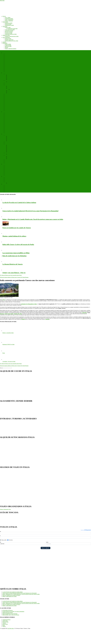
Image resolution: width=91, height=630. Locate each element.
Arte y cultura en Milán (12, 90)
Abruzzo (6, 53)
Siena (6, 99)
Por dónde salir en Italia (9, 175)
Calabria (6, 55)
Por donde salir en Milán (12, 92)
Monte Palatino (8, 117)
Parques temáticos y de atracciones (11, 187)
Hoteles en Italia (8, 24)
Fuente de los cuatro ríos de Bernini (12, 127)
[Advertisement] (5, 567)
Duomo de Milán (10, 88)
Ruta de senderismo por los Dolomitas (14, 256)
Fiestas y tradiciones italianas (10, 48)
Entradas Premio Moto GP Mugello (12, 189)
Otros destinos (8, 181)
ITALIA (4, 16)
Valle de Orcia (8, 159)
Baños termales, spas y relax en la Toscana (10, 614)
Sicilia (6, 67)
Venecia (6, 73)
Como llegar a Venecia (11, 75)
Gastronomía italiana (9, 18)
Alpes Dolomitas (8, 160)
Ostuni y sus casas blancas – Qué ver (14, 272)
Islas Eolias (7, 135)
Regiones (4, 52)
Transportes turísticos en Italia (11, 34)
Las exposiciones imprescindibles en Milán (15, 253)
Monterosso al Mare (11, 146)
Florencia (7, 82)
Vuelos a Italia (8, 27)
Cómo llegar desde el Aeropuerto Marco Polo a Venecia (18, 76)
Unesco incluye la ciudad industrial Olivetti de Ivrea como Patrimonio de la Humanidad (30, 211)
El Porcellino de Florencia (7, 610)
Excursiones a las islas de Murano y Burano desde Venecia (18, 78)
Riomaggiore (10, 149)
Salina (8, 140)
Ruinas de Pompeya (9, 177)
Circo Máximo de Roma (9, 116)
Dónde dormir (5, 21)
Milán (6, 85)
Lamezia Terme (8, 110)
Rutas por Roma (8, 120)
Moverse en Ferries (8, 31)
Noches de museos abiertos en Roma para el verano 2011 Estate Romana (14, 277)
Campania (7, 56)
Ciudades (4, 72)
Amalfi (6, 106)
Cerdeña (6, 57)
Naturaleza (4, 134)
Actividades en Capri (11, 157)
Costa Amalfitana (8, 152)
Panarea (9, 139)
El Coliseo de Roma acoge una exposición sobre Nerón (11, 275)
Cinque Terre (7, 144)
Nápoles (6, 93)
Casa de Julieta (10, 183)
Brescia (6, 108)
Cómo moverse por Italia (10, 29)
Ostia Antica (7, 129)
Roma (3, 111)
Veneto (6, 71)
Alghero (6, 105)
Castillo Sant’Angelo (9, 126)
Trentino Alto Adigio (9, 69)
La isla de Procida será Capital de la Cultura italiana (19, 202)
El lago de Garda (8, 161)
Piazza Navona (8, 119)
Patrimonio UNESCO (6, 176)
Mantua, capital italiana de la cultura (14, 236)
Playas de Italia (5, 621)
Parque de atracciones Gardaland (11, 186)
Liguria (6, 61)
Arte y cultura (7, 17)
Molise (6, 63)
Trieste (6, 100)
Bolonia (6, 96)
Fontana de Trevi (8, 122)
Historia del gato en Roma (7, 612)
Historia (6, 47)
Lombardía (7, 62)
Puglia (6, 66)
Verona (6, 102)
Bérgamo (7, 107)
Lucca (6, 98)
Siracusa (6, 179)
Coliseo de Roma (8, 112)
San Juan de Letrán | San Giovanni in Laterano (14, 130)
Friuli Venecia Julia (8, 59)
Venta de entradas (5, 184)
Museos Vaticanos (10, 81)
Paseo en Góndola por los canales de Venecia (16, 228)
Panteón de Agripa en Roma (10, 115)
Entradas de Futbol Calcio (10, 191)
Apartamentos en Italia (9, 25)
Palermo (6, 95)
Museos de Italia (8, 165)
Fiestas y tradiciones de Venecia (13, 79)
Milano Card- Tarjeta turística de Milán (15, 87)
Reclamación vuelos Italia (12, 28)
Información (4, 43)
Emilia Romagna (8, 58)
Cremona (7, 104)
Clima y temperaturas (9, 19)
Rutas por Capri (10, 158)
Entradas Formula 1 (9, 188)
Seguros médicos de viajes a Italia (11, 40)
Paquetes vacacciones (9, 39)
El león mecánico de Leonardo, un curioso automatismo (13, 611)
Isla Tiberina (7, 128)
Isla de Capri (7, 155)
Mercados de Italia (8, 166)
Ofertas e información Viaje (5, 509)
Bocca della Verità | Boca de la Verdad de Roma (14, 132)
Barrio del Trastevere (9, 124)
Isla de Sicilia (5, 624)
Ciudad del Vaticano (9, 80)
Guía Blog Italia (10, 628)
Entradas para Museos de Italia (11, 185)
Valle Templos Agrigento (10, 178)
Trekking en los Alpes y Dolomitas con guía (13, 174)
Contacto (4, 41)
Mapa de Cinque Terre (11, 151)
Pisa (6, 83)
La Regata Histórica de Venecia (12, 264)
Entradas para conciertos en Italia (11, 190)
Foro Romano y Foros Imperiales (11, 114)
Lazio (6, 60)
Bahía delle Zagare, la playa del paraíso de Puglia (18, 244)
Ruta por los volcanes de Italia (11, 173)
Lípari (8, 138)
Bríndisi (6, 109)
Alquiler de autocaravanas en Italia (11, 36)
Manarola (9, 147)
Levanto (9, 148)
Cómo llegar (4, 26)
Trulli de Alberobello (9, 180)
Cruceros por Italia (8, 33)
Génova (6, 97)
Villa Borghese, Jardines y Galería (11, 131)
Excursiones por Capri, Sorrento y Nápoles (15, 154)
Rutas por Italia (8, 44)
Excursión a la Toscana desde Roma (12, 168)
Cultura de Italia (8, 45)
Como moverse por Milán (12, 86)
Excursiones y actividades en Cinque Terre (13, 167)
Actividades (4, 164)
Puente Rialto (10, 77)
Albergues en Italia (8, 23)
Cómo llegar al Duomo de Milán (16, 89)
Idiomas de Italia (8, 46)
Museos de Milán (10, 91)
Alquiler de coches (6, 35)
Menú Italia (2, 0)
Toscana (6, 68)
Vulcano (9, 137)
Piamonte (7, 65)
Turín (6, 101)
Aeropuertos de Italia (9, 30)
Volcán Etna (7, 142)
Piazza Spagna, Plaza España (10, 125)
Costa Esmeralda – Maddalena (11, 141)
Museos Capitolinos (9, 118)
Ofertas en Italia (8, 38)
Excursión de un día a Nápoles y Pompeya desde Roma (16, 171)
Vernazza (9, 145)
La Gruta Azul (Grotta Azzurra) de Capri (15, 156)
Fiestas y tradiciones (9, 20)
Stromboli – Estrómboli (12, 136)
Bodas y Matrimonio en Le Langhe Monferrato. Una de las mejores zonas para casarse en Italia (32, 219)
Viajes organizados (6, 37)
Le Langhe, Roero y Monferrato (11, 163)
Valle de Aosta (8, 70)
